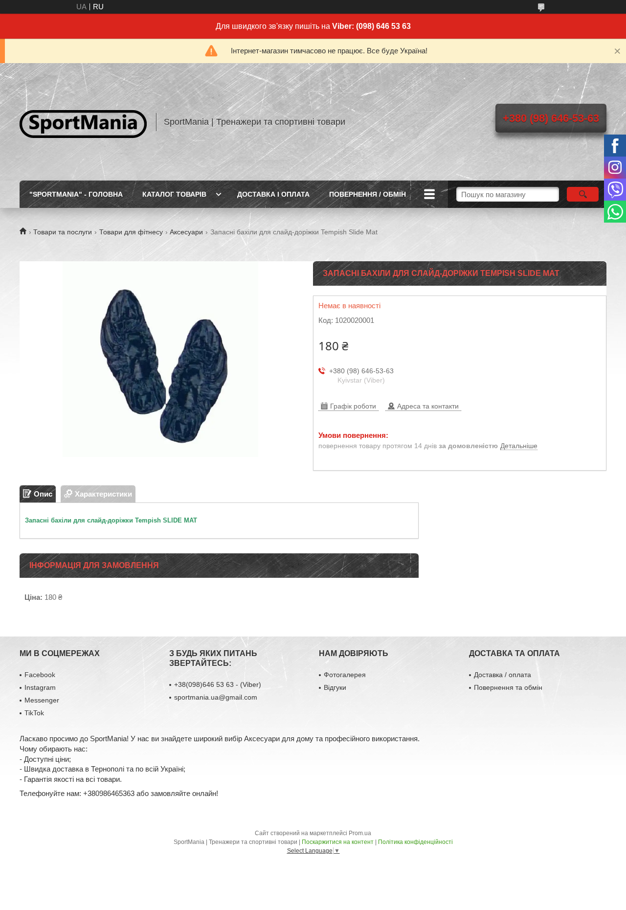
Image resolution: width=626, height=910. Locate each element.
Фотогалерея (345, 675)
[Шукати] (583, 194)
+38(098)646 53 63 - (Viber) (217, 684)
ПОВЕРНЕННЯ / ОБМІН (367, 194)
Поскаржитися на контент (338, 842)
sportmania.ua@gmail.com (215, 697)
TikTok (34, 713)
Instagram (40, 687)
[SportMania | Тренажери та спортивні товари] (83, 121)
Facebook (39, 675)
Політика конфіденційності (415, 842)
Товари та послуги (62, 232)
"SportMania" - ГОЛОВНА (76, 194)
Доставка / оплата (502, 675)
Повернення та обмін (508, 687)
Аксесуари (186, 232)
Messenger (41, 700)
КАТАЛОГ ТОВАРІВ (174, 194)
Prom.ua (360, 833)
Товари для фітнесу (131, 232)
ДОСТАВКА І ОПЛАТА (273, 194)
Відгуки (335, 687)
